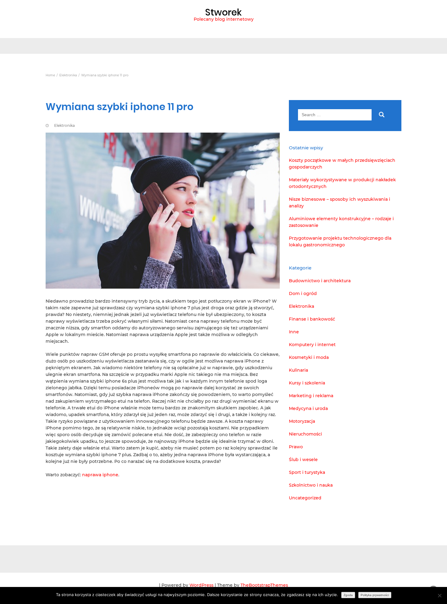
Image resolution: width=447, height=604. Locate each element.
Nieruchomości (305, 434)
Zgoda (348, 595)
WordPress (201, 585)
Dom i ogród (303, 293)
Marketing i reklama (311, 395)
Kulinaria (298, 370)
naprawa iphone (100, 474)
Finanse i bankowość (312, 319)
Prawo (296, 447)
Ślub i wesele (303, 459)
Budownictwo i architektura (320, 280)
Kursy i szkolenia (307, 383)
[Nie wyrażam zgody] (439, 595)
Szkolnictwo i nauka (311, 485)
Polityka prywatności (375, 595)
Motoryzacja (302, 421)
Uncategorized (305, 498)
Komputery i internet (312, 344)
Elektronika (64, 125)
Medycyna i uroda (308, 408)
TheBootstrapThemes (264, 585)
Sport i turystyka (307, 472)
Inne (294, 332)
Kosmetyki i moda (309, 357)
